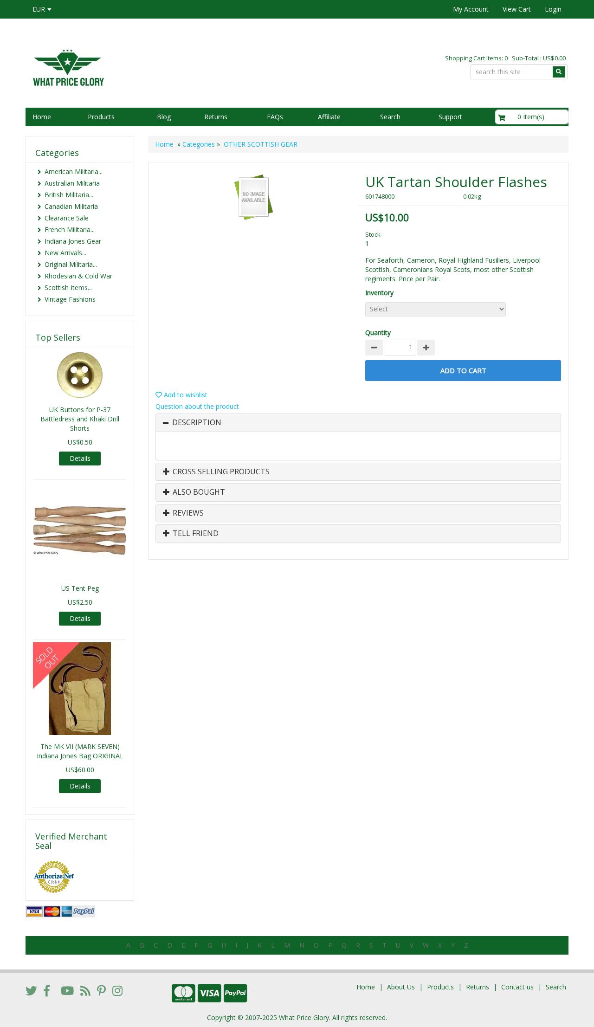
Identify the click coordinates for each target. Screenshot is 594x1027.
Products (101, 116)
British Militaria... (69, 194)
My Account (471, 9)
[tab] (358, 423)
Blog (164, 116)
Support (450, 116)
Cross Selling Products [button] (220, 472)
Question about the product (197, 406)
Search (390, 116)
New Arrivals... (65, 252)
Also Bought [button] (198, 492)
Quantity (378, 332)
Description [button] (196, 423)
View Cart (517, 9)
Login (553, 9)
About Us (401, 986)
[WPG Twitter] (31, 990)
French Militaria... (70, 229)
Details (80, 458)
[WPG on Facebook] (47, 990)
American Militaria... (74, 171)
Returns (215, 116)
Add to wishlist (184, 394)
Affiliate (329, 116)
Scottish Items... (68, 287)
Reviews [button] (187, 513)
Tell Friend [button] (195, 534)
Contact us (517, 986)
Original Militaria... (71, 264)
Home (41, 116)
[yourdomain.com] (157, 66)
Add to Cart (463, 370)
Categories (198, 144)
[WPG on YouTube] (67, 990)
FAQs (275, 116)
